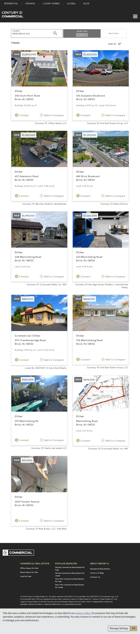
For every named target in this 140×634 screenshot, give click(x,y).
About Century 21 (99, 563)
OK (133, 628)
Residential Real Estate (100, 569)
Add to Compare (53, 115)
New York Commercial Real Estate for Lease (69, 585)
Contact (23, 115)
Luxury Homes (51, 4)
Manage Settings (119, 628)
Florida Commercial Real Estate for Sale (70, 568)
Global (71, 4)
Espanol (31, 4)
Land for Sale (25, 576)
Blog (86, 4)
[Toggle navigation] (135, 14)
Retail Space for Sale (29, 572)
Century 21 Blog (96, 573)
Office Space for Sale (29, 568)
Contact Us (95, 577)
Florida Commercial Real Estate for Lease (70, 574)
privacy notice (82, 613)
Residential (11, 4)
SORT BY (112, 44)
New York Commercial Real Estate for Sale (69, 580)
